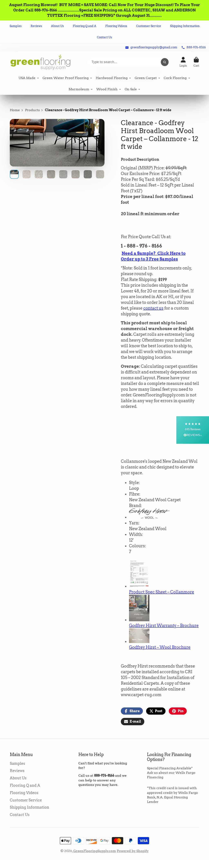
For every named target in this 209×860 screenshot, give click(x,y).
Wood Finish (107, 89)
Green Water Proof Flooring (65, 78)
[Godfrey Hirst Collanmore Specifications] (139, 586)
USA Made (27, 78)
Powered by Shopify (133, 851)
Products (32, 110)
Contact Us (104, 37)
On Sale (131, 89)
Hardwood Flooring (112, 78)
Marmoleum (79, 89)
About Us (57, 26)
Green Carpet (146, 78)
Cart (196, 62)
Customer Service (148, 26)
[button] (192, 430)
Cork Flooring (175, 78)
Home (15, 110)
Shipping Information (185, 26)
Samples (16, 26)
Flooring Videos (116, 26)
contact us (153, 308)
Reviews (36, 26)
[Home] (40, 61)
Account (183, 62)
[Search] (165, 62)
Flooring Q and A (84, 26)
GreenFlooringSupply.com (94, 851)
